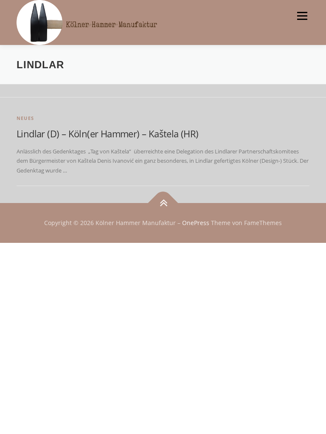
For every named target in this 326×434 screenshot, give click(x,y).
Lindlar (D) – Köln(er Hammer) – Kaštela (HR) (108, 133)
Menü (302, 15)
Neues (25, 118)
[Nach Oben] (163, 203)
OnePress (195, 223)
